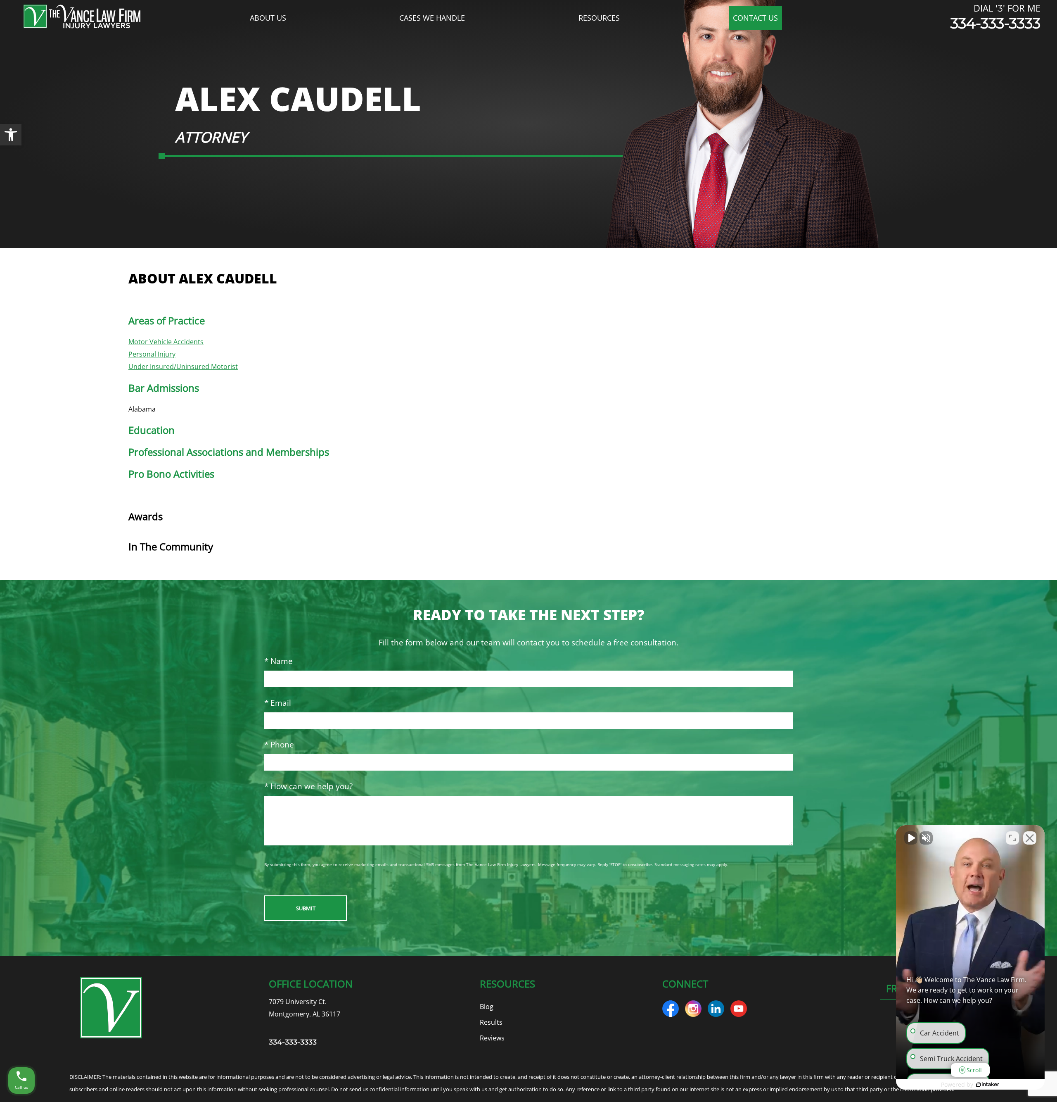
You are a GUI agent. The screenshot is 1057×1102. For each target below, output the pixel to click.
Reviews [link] (492, 1037)
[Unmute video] (910, 838)
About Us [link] (268, 18)
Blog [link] (486, 1006)
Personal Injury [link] (151, 354)
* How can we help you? (308, 786)
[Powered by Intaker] (987, 1084)
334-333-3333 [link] (995, 23)
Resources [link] (599, 18)
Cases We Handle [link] (432, 18)
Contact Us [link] (755, 18)
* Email (277, 702)
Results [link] (491, 1022)
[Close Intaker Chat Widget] (1029, 838)
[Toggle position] (1012, 838)
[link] (10, 134)
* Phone (279, 744)
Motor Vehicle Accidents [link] (166, 341)
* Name (278, 660)
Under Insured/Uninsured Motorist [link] (183, 366)
